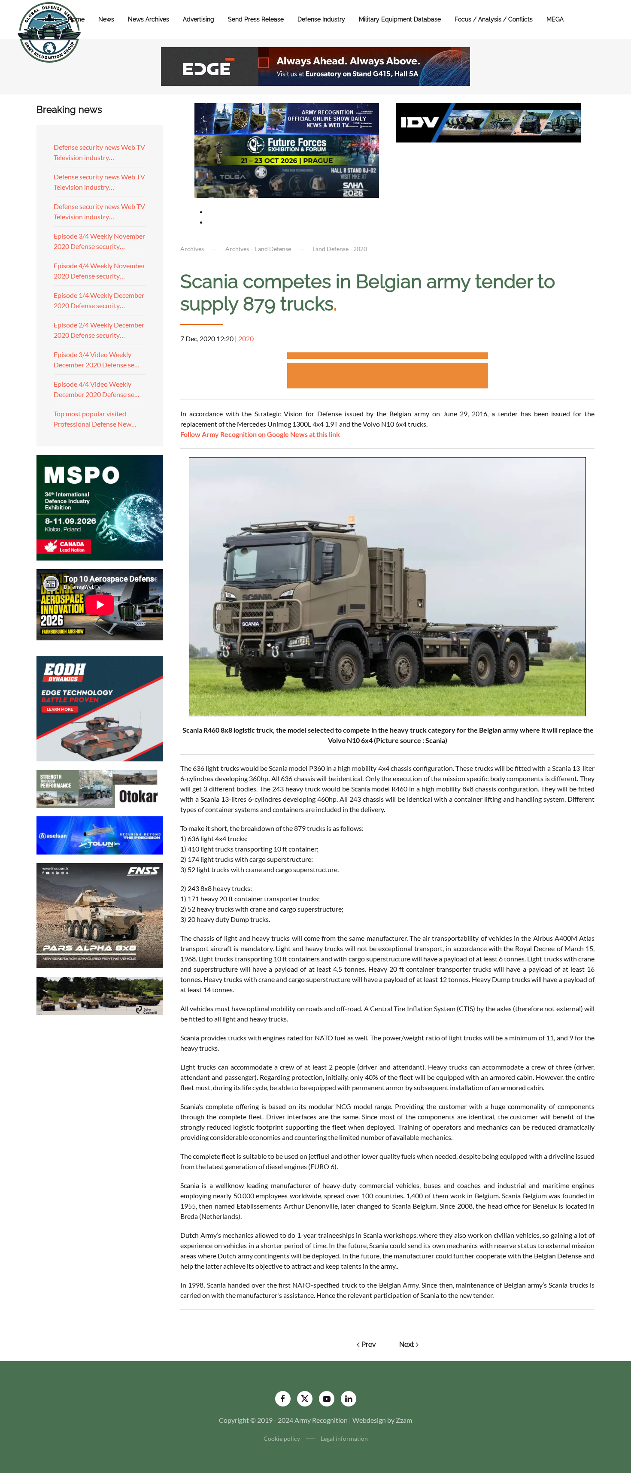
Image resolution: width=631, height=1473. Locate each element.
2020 (246, 338)
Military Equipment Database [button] (400, 19)
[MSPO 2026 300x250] (99, 507)
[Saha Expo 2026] (286, 118)
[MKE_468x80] (286, 181)
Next (406, 1344)
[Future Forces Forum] (286, 149)
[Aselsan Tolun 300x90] (99, 834)
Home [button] (76, 19)
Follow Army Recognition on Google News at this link (260, 434)
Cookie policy (282, 1438)
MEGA (555, 19)
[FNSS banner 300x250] (99, 915)
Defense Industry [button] (321, 19)
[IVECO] (488, 122)
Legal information (344, 1438)
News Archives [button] (148, 19)
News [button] (106, 19)
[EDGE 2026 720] (315, 65)
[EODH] (99, 707)
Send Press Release (256, 19)
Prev (368, 1344)
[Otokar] (99, 788)
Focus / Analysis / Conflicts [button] (494, 19)
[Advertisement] (387, 357)
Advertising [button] (198, 19)
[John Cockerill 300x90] (99, 995)
